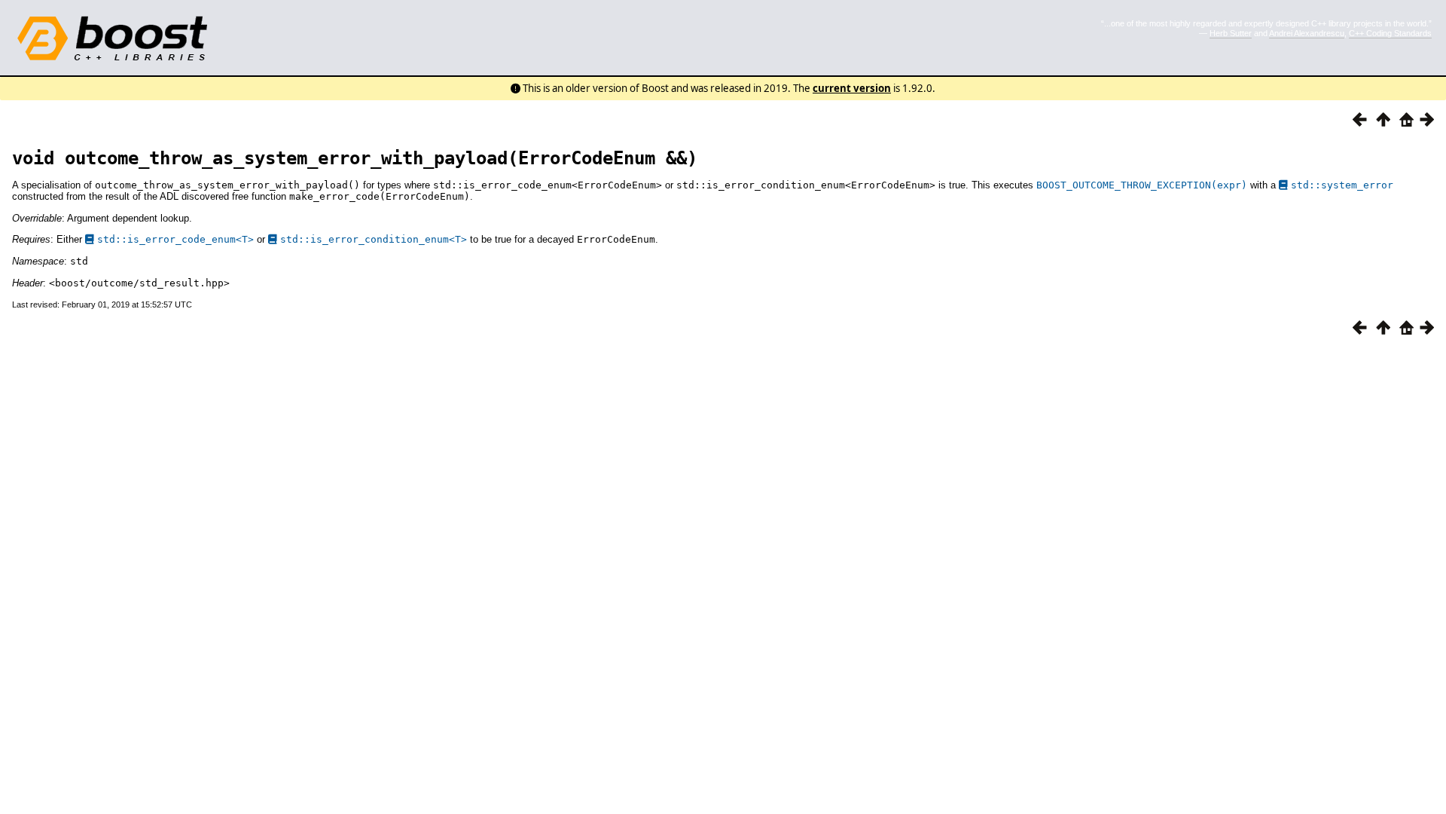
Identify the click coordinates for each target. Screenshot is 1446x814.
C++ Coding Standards (1390, 33)
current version (852, 88)
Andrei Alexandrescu (1306, 33)
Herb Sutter (1231, 33)
